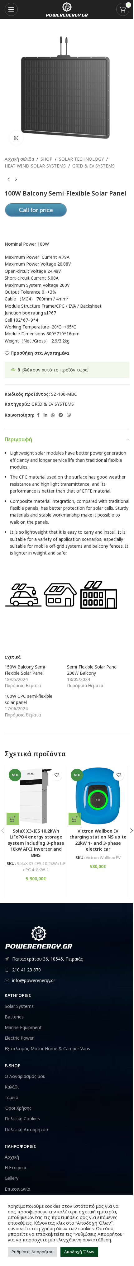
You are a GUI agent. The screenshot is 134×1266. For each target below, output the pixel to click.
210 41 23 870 (26, 970)
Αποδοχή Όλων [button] (79, 1251)
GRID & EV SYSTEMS (93, 166)
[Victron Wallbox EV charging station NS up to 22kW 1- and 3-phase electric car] (98, 796)
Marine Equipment (23, 1027)
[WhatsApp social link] (53, 415)
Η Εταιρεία (15, 1167)
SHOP (46, 159)
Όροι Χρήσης (18, 1108)
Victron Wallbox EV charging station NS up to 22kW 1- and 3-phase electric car (98, 840)
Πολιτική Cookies (22, 1119)
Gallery (11, 1178)
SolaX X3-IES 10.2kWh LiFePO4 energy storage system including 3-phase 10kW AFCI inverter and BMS (36, 843)
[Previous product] (8, 179)
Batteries (14, 1017)
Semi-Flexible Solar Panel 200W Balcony (92, 670)
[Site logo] (67, 9)
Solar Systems (19, 1006)
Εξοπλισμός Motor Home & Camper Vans (47, 1048)
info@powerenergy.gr (33, 980)
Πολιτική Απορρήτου (26, 1129)
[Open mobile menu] (11, 9)
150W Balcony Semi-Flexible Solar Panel (25, 670)
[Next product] (16, 179)
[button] (13, 819)
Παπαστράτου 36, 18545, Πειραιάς (47, 959)
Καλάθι (12, 1087)
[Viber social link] (69, 415)
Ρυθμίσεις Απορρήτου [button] (33, 1251)
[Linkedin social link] (45, 415)
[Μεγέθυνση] (16, 138)
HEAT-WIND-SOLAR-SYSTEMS (35, 166)
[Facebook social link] (38, 415)
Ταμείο (11, 1097)
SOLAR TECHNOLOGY (81, 159)
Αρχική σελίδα (19, 159)
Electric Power (19, 1038)
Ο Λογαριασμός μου (25, 1076)
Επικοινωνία (17, 1189)
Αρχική (12, 1157)
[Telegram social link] (61, 415)
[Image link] (39, 937)
